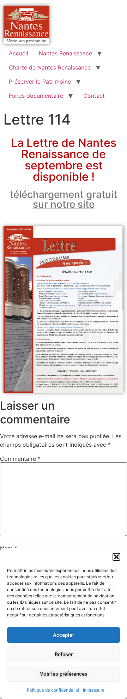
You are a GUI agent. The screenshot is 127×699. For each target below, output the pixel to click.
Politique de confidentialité (53, 690)
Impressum (93, 690)
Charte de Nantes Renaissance (50, 67)
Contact (94, 95)
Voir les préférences (63, 674)
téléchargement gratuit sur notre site (63, 199)
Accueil (18, 53)
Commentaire (20, 459)
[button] (116, 556)
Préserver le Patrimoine (40, 81)
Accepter (63, 635)
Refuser (64, 654)
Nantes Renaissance (65, 53)
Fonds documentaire (36, 95)
